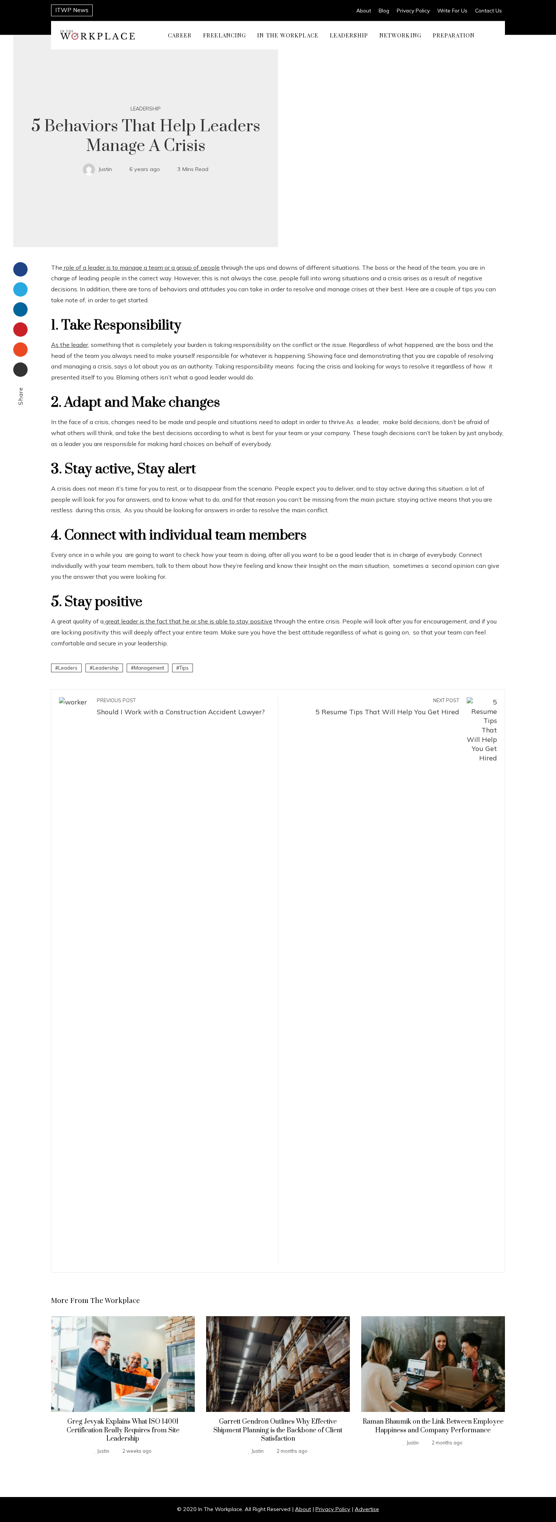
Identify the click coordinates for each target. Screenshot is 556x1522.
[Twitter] (20, 289)
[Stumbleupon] (20, 349)
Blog (384, 10)
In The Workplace (287, 35)
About (363, 10)
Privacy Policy (413, 10)
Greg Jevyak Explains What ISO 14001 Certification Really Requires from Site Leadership (123, 1430)
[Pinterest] (20, 329)
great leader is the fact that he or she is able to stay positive (188, 621)
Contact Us (488, 10)
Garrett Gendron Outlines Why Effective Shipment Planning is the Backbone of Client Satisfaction (277, 1430)
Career (180, 35)
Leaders (68, 668)
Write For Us (452, 10)
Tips (184, 668)
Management (149, 668)
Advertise (367, 1509)
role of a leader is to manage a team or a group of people (141, 267)
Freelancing (224, 35)
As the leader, (70, 344)
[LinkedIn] (20, 309)
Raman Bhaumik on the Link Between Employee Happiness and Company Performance (433, 1426)
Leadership (349, 35)
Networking (400, 35)
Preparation (454, 35)
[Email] (20, 369)
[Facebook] (20, 269)
